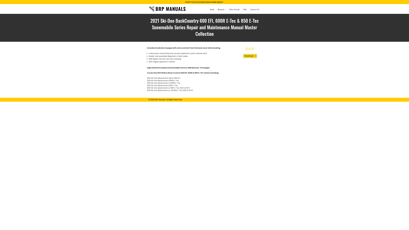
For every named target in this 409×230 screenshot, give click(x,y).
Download (249, 56)
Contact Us (254, 9)
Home (212, 9)
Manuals (221, 9)
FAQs (245, 9)
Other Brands (234, 9)
